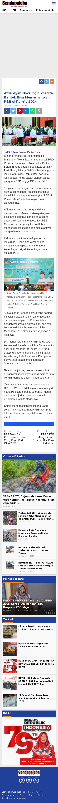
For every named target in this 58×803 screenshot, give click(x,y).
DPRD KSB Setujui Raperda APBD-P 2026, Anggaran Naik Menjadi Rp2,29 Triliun (35, 681)
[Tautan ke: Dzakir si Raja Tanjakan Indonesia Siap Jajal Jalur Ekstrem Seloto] (10, 535)
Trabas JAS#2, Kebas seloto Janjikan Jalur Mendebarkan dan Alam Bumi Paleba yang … (36, 516)
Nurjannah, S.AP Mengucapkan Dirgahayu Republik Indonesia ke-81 (36, 663)
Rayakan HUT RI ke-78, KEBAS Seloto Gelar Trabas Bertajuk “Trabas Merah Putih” (35, 565)
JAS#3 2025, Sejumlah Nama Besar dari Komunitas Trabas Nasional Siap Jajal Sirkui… (28, 500)
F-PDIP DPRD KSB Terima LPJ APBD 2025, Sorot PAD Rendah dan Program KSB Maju (27, 604)
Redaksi (6, 798)
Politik (24, 105)
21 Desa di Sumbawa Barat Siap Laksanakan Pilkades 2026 (34, 698)
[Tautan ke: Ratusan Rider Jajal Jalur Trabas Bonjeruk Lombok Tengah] (10, 549)
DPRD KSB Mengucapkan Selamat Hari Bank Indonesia (43, 437)
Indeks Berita (35, 792)
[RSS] (52, 81)
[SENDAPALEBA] (15, 3)
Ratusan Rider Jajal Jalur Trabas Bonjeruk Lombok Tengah (33, 550)
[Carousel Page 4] (52, 613)
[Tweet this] (13, 111)
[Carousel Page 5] (54, 613)
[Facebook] (41, 81)
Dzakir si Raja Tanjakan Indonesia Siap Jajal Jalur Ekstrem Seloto (33, 533)
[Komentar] (39, 111)
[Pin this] (20, 111)
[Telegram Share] (26, 111)
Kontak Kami (20, 798)
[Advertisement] (29, 45)
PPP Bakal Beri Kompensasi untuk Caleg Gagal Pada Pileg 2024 (14, 437)
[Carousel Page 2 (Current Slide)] (48, 613)
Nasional (16, 105)
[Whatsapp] (32, 111)
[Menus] (53, 3)
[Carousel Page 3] (50, 613)
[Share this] (7, 111)
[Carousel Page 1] (46, 613)
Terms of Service (37, 795)
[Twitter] (46, 81)
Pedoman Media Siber (13, 795)
